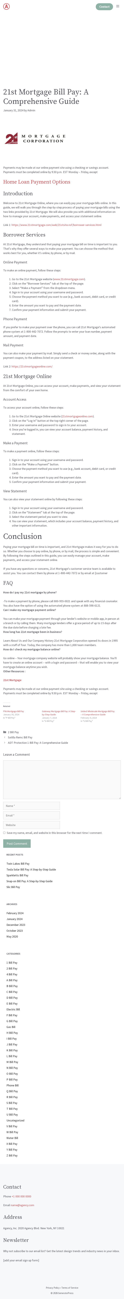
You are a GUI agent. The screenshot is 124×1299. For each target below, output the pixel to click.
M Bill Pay (12, 1062)
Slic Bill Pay (13, 887)
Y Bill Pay (11, 1149)
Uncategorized (15, 1120)
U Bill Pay (12, 1114)
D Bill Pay (12, 998)
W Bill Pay (12, 1132)
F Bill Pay (11, 1015)
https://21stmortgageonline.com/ (32, 366)
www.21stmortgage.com (69, 279)
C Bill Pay (11, 992)
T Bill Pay (12, 1109)
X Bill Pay (11, 1144)
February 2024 (14, 913)
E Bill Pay (11, 1003)
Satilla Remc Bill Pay (20, 737)
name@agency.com (22, 1205)
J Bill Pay (11, 1044)
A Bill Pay (11, 980)
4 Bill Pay (11, 974)
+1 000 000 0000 (21, 1196)
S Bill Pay (11, 1103)
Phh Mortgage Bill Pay (13, 711)
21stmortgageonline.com (77, 416)
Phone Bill (12, 1085)
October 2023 (14, 930)
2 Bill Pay (13, 732)
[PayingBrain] (6, 6)
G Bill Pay (12, 1021)
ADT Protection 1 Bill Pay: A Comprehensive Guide (38, 743)
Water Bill (12, 1138)
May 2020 (12, 936)
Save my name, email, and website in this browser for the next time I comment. (54, 833)
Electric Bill (13, 1009)
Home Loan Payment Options (36, 182)
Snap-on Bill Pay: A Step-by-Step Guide (29, 881)
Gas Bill (10, 1027)
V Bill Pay (11, 1126)
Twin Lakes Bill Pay (17, 863)
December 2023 (15, 925)
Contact (104, 7)
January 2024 (14, 919)
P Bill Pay (12, 1079)
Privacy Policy (53, 1287)
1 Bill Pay (11, 962)
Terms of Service (69, 1287)
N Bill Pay (12, 1068)
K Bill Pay (12, 1050)
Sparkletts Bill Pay (17, 875)
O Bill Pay (12, 1073)
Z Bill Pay (11, 1155)
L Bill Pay (11, 1056)
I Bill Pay (11, 1038)
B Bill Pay (12, 986)
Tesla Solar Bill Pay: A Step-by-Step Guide (31, 869)
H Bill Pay (12, 1033)
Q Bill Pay (12, 1091)
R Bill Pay (12, 1097)
